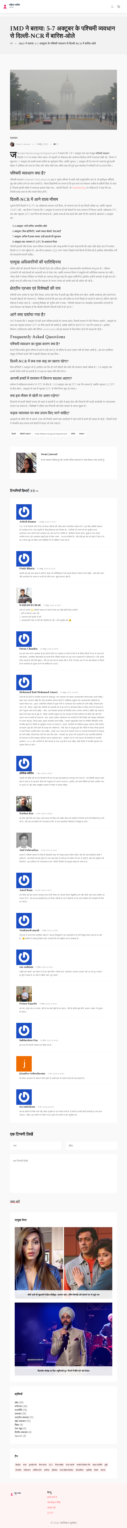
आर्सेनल (46, 1470)
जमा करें (15, 1201)
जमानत (103, 1470)
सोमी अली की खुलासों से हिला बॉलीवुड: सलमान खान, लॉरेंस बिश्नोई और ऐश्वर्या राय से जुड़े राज (63, 1294)
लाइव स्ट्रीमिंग (97, 1465)
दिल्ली (14, 433)
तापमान (81, 433)
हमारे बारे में (52, 1497)
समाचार (14, 138)
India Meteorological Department (51, 433)
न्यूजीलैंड (89, 1470)
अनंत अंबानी (70, 1465)
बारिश (73, 433)
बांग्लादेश (18, 1470)
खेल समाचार (23, 1421)
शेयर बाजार (42, 1465)
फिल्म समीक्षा (59, 1465)
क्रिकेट (18, 1465)
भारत (24, 1465)
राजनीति (21, 1409)
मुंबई (106, 1465)
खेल (19, 1402)
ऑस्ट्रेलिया (79, 1470)
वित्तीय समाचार (23, 1432)
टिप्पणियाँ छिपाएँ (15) (22, 490)
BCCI (51, 1465)
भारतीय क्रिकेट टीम (83, 1465)
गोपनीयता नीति (53, 1502)
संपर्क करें (51, 1507)
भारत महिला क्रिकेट (66, 1470)
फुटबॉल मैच (33, 1465)
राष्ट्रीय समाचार (24, 1417)
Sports (20, 1435)
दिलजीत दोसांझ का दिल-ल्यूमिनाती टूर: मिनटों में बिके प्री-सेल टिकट (64, 1370)
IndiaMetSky (79, 187)
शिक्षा (19, 1424)
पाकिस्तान (27, 1470)
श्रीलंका (54, 1470)
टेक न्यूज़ (20, 1428)
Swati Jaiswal (23, 144)
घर (11, 43)
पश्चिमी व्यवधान (25, 433)
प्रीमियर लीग (37, 1470)
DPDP (50, 1512)
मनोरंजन (21, 1406)
